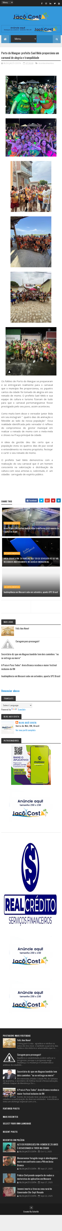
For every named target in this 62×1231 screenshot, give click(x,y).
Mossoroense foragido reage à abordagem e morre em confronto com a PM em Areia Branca (37, 1161)
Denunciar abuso (10, 691)
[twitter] (54, 3)
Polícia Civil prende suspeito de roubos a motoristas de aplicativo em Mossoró (35, 1177)
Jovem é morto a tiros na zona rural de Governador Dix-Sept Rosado (34, 1190)
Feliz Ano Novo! (22, 628)
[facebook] (42, 3)
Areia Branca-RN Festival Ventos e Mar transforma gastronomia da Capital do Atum (31, 529)
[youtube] (59, 3)
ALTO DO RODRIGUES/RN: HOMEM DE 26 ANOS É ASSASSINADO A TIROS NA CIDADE (37, 1146)
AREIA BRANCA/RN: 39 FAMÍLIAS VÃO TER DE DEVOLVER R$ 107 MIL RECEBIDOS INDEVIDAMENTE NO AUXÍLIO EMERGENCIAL (31, 560)
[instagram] (46, 3)
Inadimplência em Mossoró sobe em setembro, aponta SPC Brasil (31, 592)
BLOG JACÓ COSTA (27, 722)
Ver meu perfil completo (25, 730)
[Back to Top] (31, 1207)
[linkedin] (50, 3)
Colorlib (35, 1211)
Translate (21, 709)
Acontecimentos (46, 63)
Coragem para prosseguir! (27, 641)
